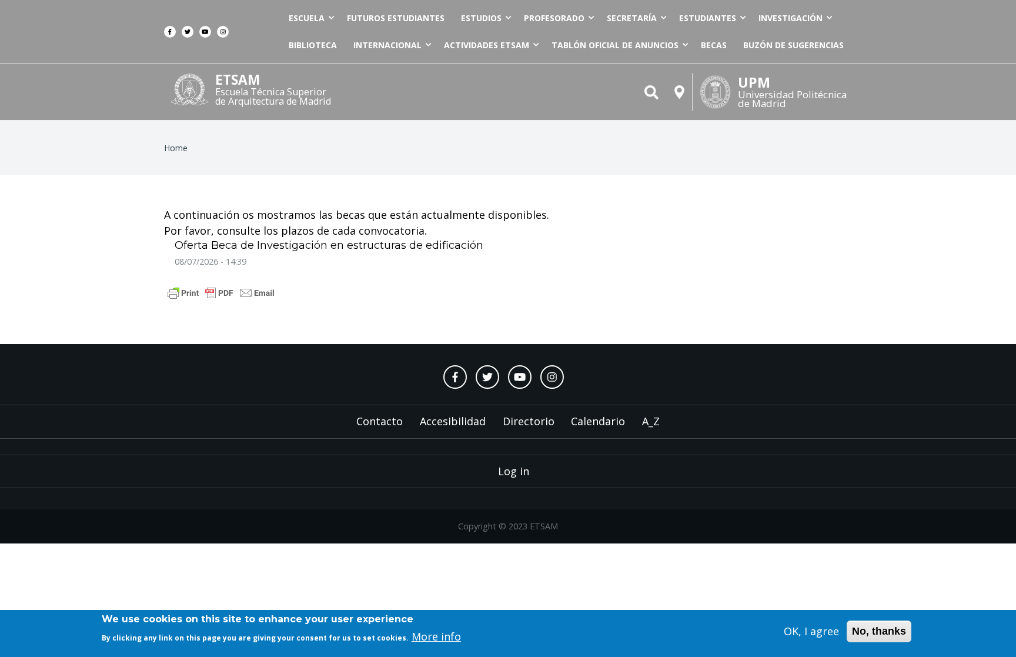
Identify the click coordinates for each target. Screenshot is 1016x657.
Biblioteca (313, 45)
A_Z (651, 421)
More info (436, 636)
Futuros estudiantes (395, 18)
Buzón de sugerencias (793, 45)
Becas (714, 45)
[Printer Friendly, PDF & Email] (221, 292)
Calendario (598, 421)
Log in (513, 471)
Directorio (528, 421)
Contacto (379, 421)
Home (176, 148)
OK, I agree (811, 631)
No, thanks (879, 631)
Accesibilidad (453, 421)
